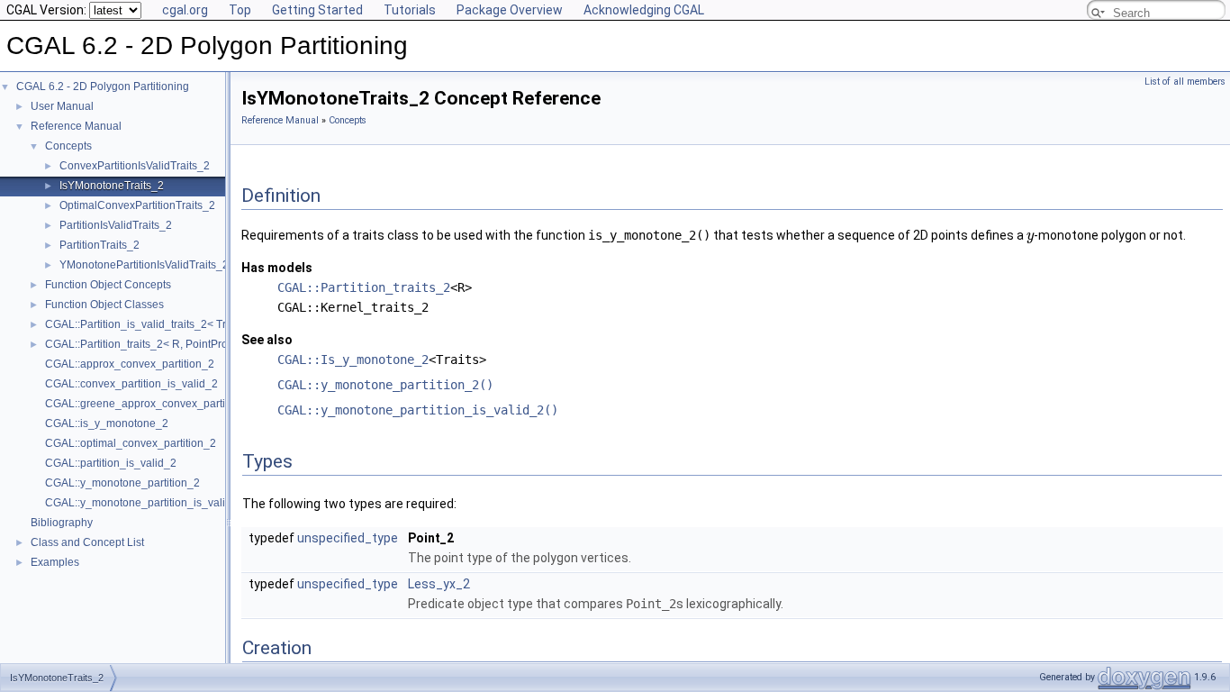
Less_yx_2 (439, 584)
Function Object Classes (104, 304)
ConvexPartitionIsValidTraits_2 (134, 165)
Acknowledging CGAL (643, 10)
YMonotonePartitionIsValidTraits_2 (144, 265)
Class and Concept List (87, 542)
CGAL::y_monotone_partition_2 (122, 483)
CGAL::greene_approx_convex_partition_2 (150, 403)
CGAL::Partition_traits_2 (363, 287)
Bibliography (62, 522)
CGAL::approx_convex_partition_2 (129, 364)
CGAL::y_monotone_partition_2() (385, 385)
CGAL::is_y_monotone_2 (106, 423)
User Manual (62, 106)
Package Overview (510, 10)
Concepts (68, 146)
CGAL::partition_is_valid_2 (110, 463)
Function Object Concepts (108, 284)
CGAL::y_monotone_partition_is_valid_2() (417, 410)
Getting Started (317, 10)
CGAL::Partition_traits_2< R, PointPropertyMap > (164, 344)
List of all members (1184, 81)
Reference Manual (76, 126)
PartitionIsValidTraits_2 (115, 225)
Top (240, 10)
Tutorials (410, 10)
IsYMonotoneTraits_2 (111, 185)
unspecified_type (347, 538)
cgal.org (185, 10)
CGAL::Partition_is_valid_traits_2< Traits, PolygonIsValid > (187, 324)
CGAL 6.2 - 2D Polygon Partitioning (102, 86)
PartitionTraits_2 (99, 245)
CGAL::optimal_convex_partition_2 (130, 443)
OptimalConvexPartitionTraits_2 (137, 205)
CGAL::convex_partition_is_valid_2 (131, 384)
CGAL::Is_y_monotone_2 (353, 359)
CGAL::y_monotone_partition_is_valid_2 (144, 502)
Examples (55, 562)
